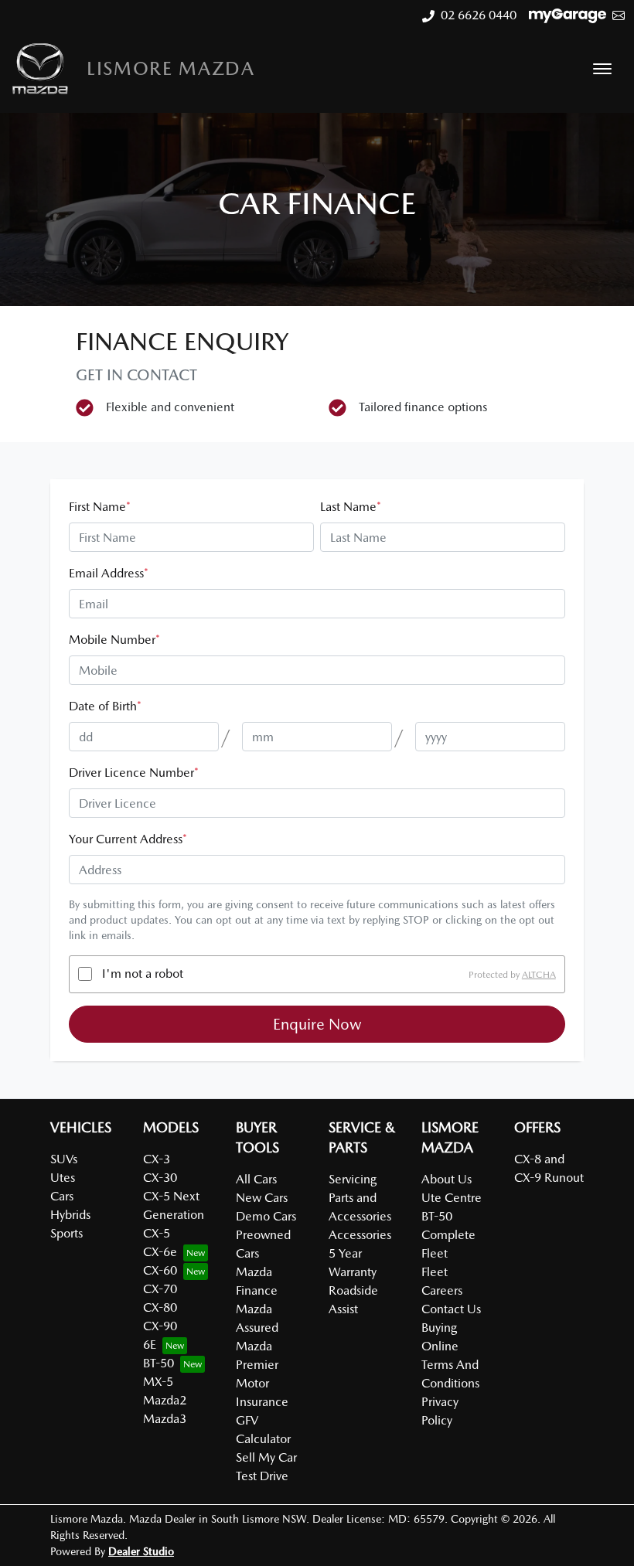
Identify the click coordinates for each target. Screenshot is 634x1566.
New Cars (262, 1197)
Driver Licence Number (134, 772)
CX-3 (156, 1159)
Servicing (353, 1179)
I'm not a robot (142, 973)
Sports (66, 1233)
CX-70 (160, 1289)
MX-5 (158, 1381)
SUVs (63, 1159)
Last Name (350, 506)
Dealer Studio (141, 1551)
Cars (61, 1196)
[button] (602, 68)
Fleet (434, 1272)
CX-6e (160, 1251)
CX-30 (160, 1177)
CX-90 (160, 1326)
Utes (62, 1177)
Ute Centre (451, 1197)
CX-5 (156, 1233)
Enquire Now (317, 1024)
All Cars (256, 1179)
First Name (100, 506)
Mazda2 (164, 1400)
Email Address (108, 573)
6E (149, 1344)
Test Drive (262, 1476)
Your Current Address (128, 839)
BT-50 (158, 1363)
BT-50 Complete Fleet (448, 1235)
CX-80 (160, 1307)
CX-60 (160, 1270)
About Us (446, 1179)
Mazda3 (164, 1418)
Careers (441, 1290)
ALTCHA (539, 974)
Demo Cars (266, 1216)
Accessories (360, 1234)
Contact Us (451, 1309)
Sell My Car (266, 1457)
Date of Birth (105, 706)
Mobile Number (114, 639)
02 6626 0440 (478, 15)
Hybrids (70, 1214)
